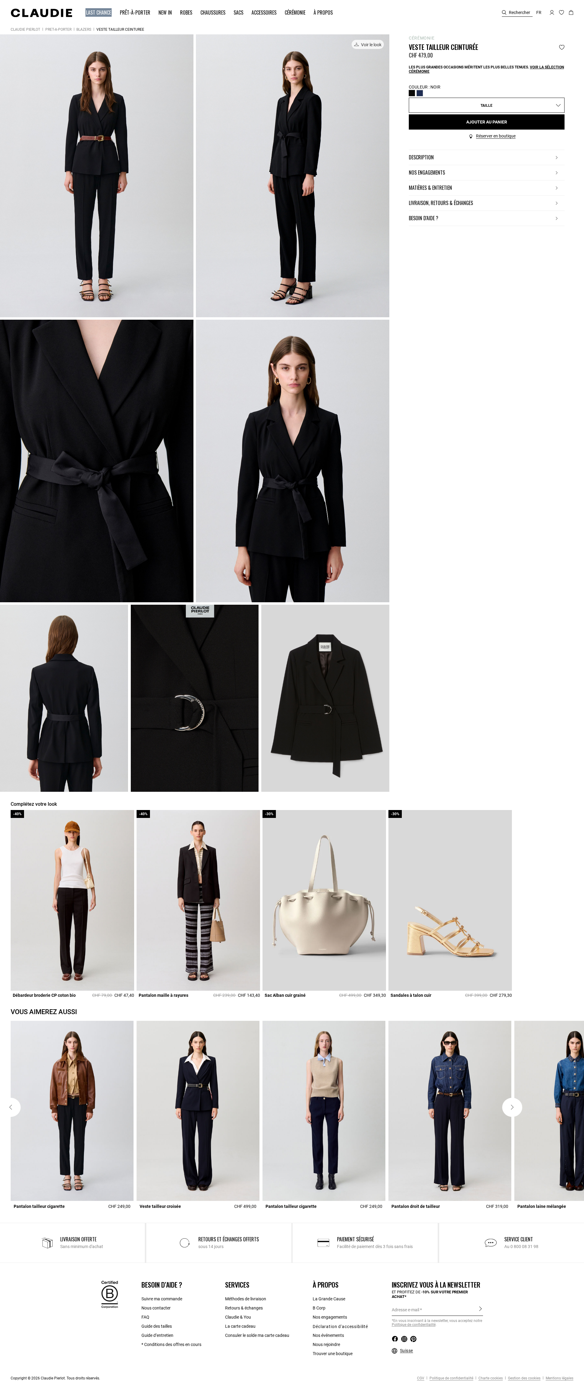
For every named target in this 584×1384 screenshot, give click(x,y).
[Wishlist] (562, 47)
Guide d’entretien (157, 1335)
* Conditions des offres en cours (171, 1344)
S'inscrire (480, 1309)
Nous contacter (156, 1308)
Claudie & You (238, 1317)
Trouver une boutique (333, 1353)
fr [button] (538, 12)
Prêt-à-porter (58, 29)
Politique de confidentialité (414, 1325)
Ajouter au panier (486, 122)
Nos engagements (330, 1317)
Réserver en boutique (496, 136)
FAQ (145, 1317)
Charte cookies (490, 1378)
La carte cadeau (240, 1326)
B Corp (319, 1308)
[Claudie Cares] (109, 1294)
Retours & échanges (244, 1308)
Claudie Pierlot (25, 29)
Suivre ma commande (161, 1298)
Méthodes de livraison (245, 1298)
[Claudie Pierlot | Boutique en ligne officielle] (41, 13)
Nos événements (328, 1335)
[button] (95, 12)
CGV (420, 1378)
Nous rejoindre (326, 1344)
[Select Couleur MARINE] (420, 93)
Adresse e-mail (405, 1309)
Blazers (83, 29)
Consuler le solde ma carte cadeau (257, 1335)
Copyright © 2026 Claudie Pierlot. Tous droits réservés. (55, 1378)
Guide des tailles (156, 1326)
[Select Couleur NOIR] (412, 93)
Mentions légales (559, 1378)
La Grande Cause (329, 1298)
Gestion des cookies (524, 1378)
